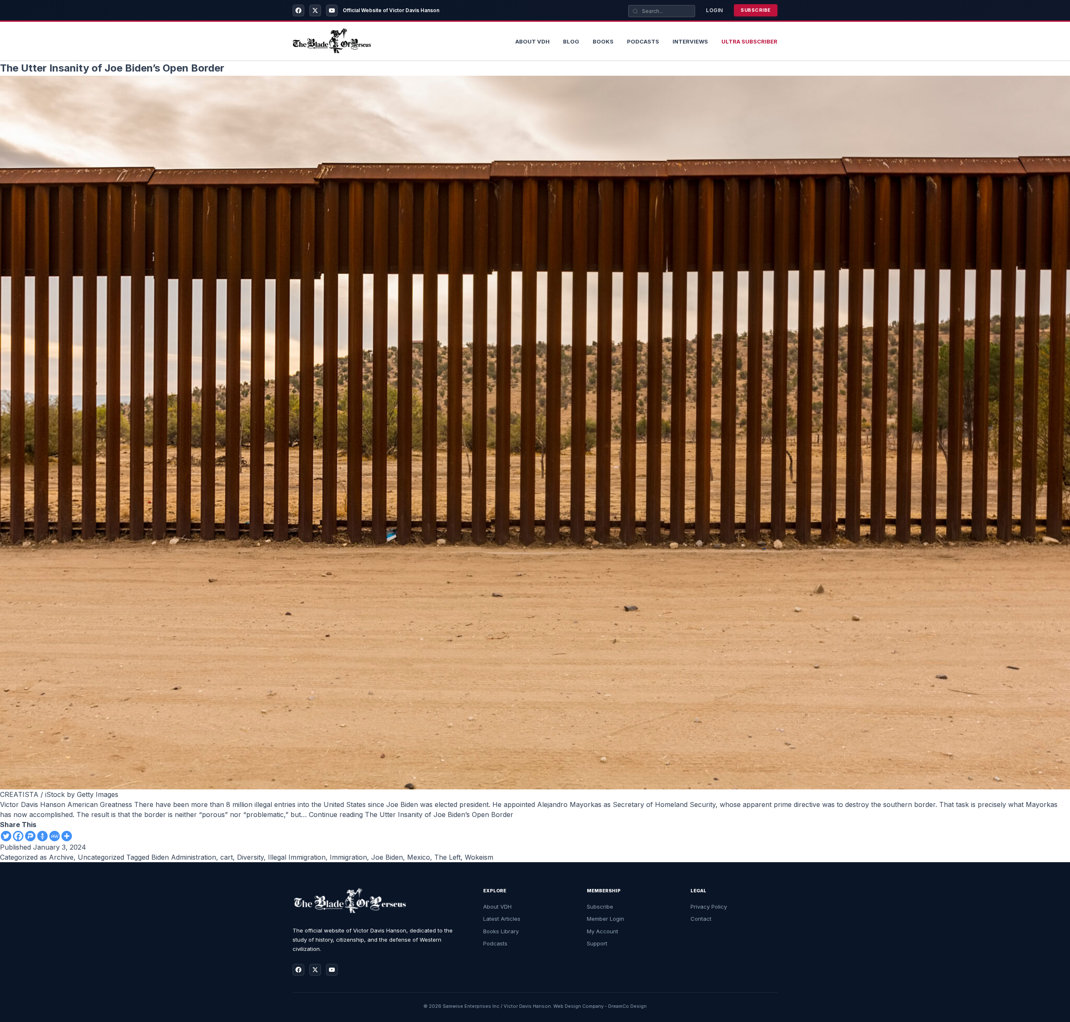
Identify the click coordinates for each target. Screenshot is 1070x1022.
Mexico (418, 857)
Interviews (690, 41)
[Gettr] (42, 836)
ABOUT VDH (532, 41)
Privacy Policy (708, 906)
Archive (61, 857)
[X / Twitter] (315, 10)
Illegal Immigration (297, 857)
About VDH (497, 906)
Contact (700, 918)
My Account (602, 931)
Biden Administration (183, 857)
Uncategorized (101, 857)
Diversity (250, 857)
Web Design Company (578, 1006)
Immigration (348, 857)
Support (597, 943)
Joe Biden (387, 857)
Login (714, 10)
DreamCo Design (627, 1006)
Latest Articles (501, 918)
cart (226, 857)
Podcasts (643, 41)
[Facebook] (298, 10)
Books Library (501, 931)
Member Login (605, 918)
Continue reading (411, 814)
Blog (571, 41)
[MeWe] (54, 836)
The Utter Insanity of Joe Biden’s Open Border (112, 68)
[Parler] (30, 836)
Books (603, 41)
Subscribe (756, 10)
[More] (66, 836)
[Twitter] (6, 836)
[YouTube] (332, 10)
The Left (447, 857)
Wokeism (479, 857)
